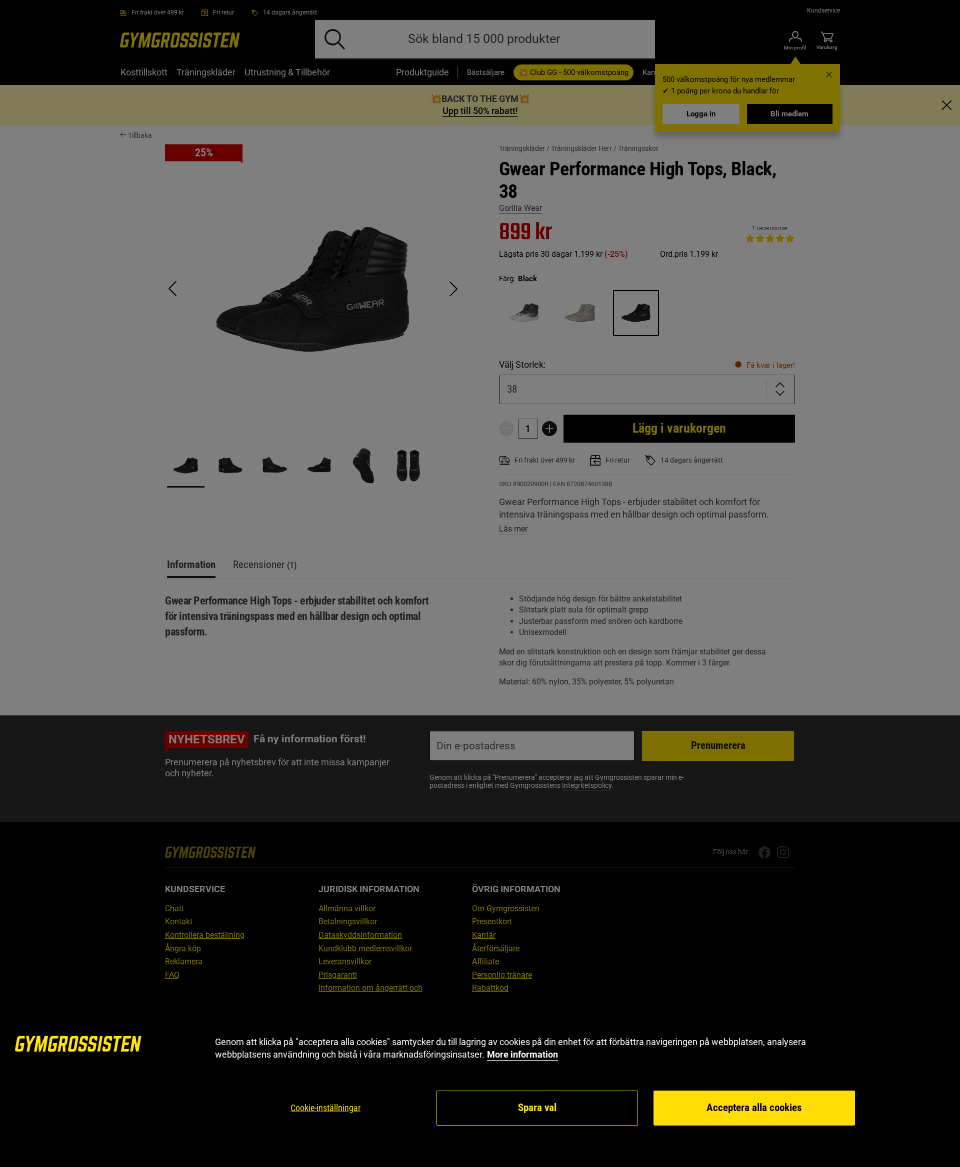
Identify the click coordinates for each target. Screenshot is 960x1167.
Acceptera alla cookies (754, 1108)
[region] (480, 1081)
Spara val (537, 1108)
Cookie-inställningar (325, 1108)
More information (522, 1054)
